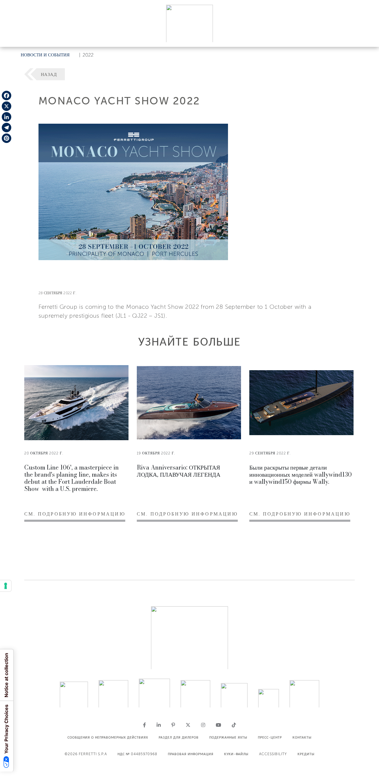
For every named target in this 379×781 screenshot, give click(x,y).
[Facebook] (6, 95)
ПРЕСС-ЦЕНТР (270, 737)
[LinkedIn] (6, 117)
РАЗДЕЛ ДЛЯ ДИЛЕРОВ (179, 737)
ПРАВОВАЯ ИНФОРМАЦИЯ (190, 754)
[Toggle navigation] (368, 37)
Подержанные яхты (228, 737)
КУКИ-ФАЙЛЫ (236, 754)
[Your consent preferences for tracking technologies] (5, 585)
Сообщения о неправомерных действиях (108, 737)
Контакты (302, 737)
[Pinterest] (6, 138)
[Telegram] (6, 127)
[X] (6, 106)
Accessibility (273, 754)
